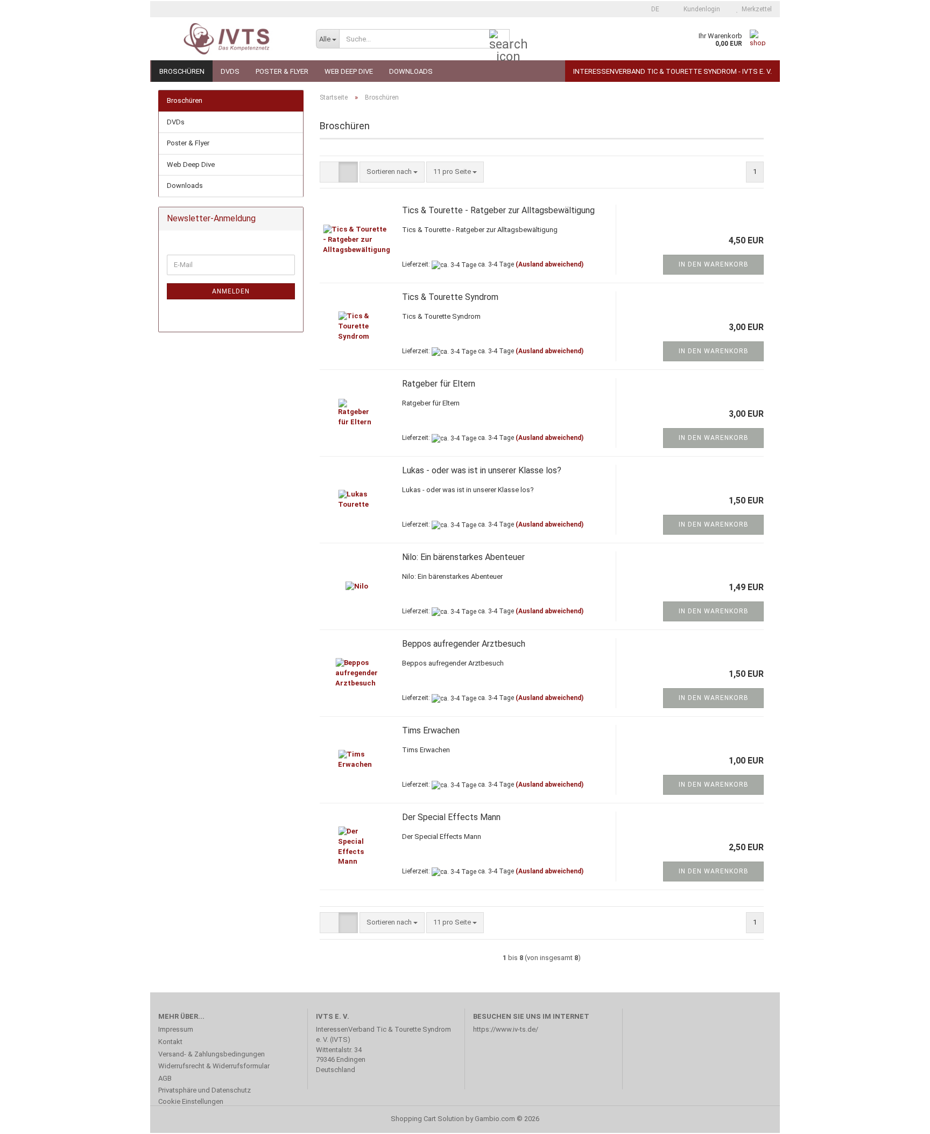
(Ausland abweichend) (549, 264)
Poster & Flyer (282, 71)
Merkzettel (755, 9)
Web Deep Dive (349, 71)
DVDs (230, 71)
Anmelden (231, 291)
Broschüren (182, 71)
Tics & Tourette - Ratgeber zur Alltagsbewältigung (498, 210)
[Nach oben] (900, 1118)
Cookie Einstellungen (190, 1101)
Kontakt (170, 1042)
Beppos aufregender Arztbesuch (463, 644)
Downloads (411, 71)
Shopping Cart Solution (427, 1119)
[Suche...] (499, 39)
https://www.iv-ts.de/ (505, 1029)
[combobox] (392, 172)
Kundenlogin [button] (700, 9)
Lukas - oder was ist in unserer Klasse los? (481, 470)
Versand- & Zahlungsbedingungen (211, 1054)
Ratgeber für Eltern (438, 384)
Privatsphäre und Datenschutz (204, 1090)
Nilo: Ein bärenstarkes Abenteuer (463, 557)
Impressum (175, 1029)
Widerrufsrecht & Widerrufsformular (214, 1066)
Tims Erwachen (431, 730)
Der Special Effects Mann (451, 817)
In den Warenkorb (714, 264)
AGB (165, 1078)
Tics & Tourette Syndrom (450, 297)
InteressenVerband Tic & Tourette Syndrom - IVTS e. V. (672, 71)
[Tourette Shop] (229, 38)
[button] (652, 9)
